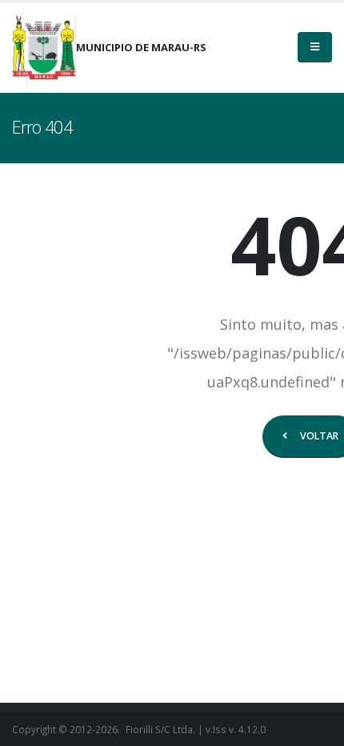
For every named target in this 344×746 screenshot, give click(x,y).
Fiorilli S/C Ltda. (160, 729)
